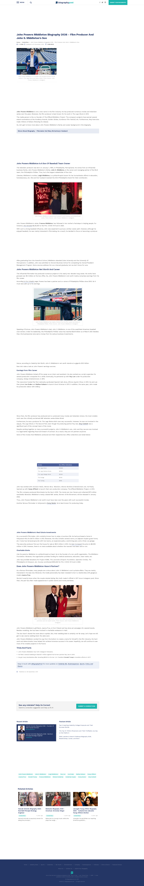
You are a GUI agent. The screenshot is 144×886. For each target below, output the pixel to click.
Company (77, 864)
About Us (60, 868)
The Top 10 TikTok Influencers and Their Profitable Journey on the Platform (78, 732)
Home (25, 864)
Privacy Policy (85, 875)
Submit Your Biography (81, 868)
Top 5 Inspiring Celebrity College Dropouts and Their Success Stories (76, 726)
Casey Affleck (92, 774)
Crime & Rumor (105, 864)
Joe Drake (71, 774)
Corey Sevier (51, 503)
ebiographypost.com (69, 881)
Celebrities (29, 737)
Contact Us (69, 868)
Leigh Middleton (53, 774)
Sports (82, 664)
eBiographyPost (36, 664)
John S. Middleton (40, 774)
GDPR (92, 875)
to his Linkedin (29, 281)
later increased (76, 544)
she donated (27, 226)
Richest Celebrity (58, 777)
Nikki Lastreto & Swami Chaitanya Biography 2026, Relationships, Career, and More (75, 737)
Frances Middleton (44, 777)
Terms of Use (74, 875)
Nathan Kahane (80, 774)
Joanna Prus (22, 777)
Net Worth (58, 864)
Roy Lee (63, 774)
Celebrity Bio (62, 664)
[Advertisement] (72, 18)
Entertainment (68, 864)
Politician (96, 864)
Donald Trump (32, 777)
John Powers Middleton (26, 774)
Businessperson (73, 664)
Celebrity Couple (71, 777)
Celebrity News (34, 864)
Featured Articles (117, 864)
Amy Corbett (83, 424)
